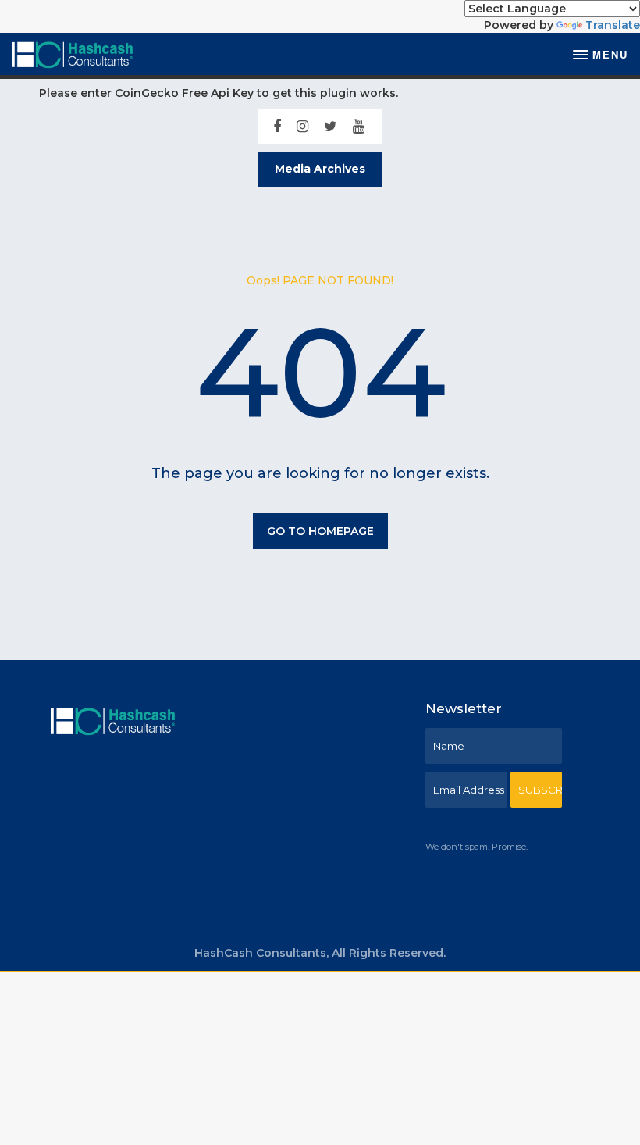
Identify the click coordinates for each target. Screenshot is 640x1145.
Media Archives (320, 169)
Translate (612, 25)
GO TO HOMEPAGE (320, 531)
